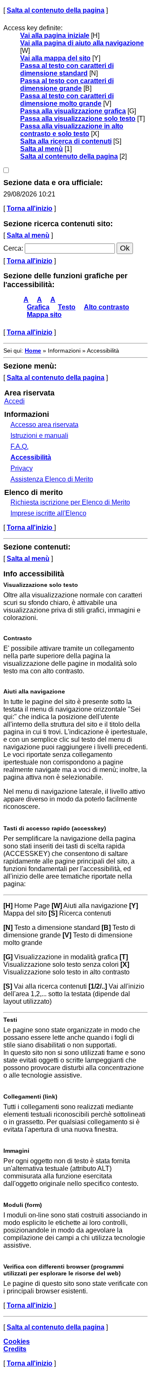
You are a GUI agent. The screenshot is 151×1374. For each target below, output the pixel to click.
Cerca (12, 248)
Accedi (14, 401)
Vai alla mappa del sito (55, 58)
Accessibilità (30, 457)
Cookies (16, 1341)
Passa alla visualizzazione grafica (73, 111)
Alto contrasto (106, 307)
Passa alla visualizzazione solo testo (77, 118)
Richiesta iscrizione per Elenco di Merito (70, 502)
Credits (14, 1349)
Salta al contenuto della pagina (55, 10)
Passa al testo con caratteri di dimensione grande (67, 84)
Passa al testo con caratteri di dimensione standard (67, 69)
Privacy (21, 468)
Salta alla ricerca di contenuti (66, 141)
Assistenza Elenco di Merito (51, 479)
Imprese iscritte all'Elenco (48, 513)
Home (33, 350)
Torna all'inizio (29, 208)
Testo (67, 307)
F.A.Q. (19, 446)
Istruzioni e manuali (39, 435)
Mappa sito (44, 314)
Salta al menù (41, 148)
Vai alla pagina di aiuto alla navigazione (82, 43)
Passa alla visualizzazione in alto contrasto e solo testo (71, 130)
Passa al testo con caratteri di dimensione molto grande (67, 99)
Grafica (38, 307)
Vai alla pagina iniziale (54, 35)
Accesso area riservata (44, 424)
